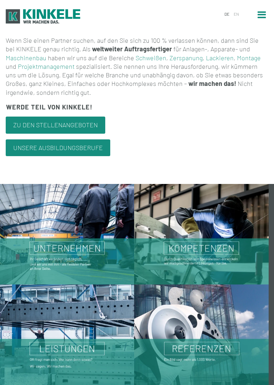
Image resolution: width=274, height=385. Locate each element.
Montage (249, 58)
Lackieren (220, 58)
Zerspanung (186, 58)
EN (236, 13)
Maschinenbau (26, 58)
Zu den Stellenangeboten (55, 125)
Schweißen (151, 58)
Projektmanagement (46, 66)
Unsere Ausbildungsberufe (58, 148)
